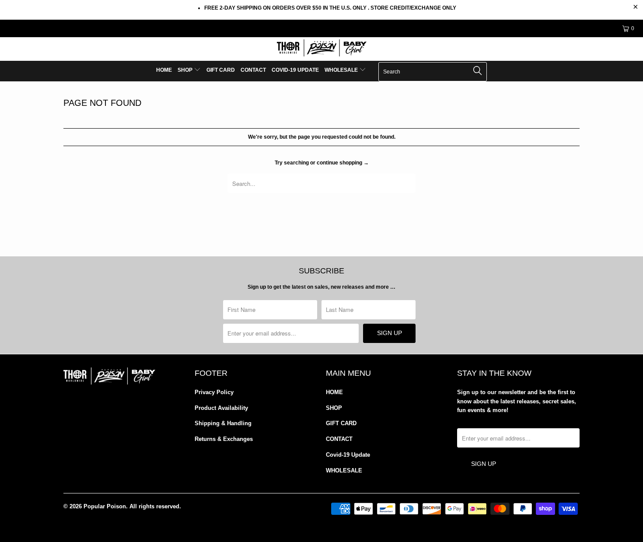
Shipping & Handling (223, 423)
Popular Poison (105, 506)
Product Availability (221, 408)
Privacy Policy (214, 392)
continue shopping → (343, 163)
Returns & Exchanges (224, 439)
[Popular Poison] (321, 49)
